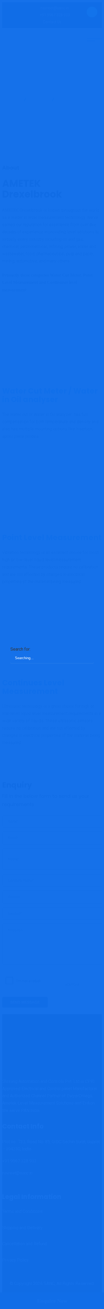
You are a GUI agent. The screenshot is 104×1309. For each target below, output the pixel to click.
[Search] (84, 651)
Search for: (20, 649)
